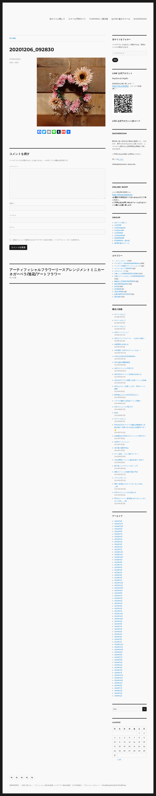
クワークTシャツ (120, 478)
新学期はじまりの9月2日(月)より (126, 395)
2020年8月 (118, 655)
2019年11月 (118, 678)
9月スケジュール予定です (123, 407)
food (116, 413)
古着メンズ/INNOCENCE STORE (126, 274)
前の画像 (12, 38)
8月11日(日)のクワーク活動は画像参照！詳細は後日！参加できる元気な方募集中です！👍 (130, 427)
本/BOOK (117, 289)
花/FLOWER (118, 292)
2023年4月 (118, 572)
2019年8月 (118, 685)
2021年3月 (118, 637)
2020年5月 (118, 662)
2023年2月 (118, 578)
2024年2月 (118, 547)
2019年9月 (118, 683)
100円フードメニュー (122, 442)
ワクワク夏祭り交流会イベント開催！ (127, 401)
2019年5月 (118, 693)
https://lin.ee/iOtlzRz (120, 86)
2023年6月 (118, 567)
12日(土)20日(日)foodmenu (124, 356)
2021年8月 (118, 624)
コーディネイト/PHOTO (123, 268)
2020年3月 (118, 667)
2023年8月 (118, 562)
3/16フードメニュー (121, 332)
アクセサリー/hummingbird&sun (127, 263)
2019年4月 (118, 696)
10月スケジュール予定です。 (124, 368)
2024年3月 (118, 544)
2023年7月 (118, 565)
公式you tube (119, 230)
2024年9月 (118, 529)
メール (12, 215)
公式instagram (120, 228)
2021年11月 (118, 616)
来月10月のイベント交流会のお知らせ (127, 374)
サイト (12, 227)
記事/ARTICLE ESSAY (122, 294)
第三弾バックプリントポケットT (126, 466)
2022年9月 (118, 590)
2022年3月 (118, 606)
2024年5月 (118, 539)
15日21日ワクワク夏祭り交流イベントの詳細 (130, 380)
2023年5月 (118, 570)
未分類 (116, 286)
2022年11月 (118, 585)
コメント (13, 166)
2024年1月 (118, 549)
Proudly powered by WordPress (114, 785)
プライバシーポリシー (92, 785)
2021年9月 (118, 621)
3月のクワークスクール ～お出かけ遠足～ (129, 338)
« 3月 (119, 760)
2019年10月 (118, 680)
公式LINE (117, 225)
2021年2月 (118, 639)
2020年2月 (118, 670)
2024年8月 (118, 531)
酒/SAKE (117, 297)
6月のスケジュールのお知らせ (125, 492)
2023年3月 (118, 575)
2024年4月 (118, 542)
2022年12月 (118, 583)
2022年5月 (118, 601)
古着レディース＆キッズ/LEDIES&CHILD (129, 276)
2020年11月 (118, 647)
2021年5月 (118, 632)
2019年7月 (118, 688)
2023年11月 (118, 554)
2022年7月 (118, 596)
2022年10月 (118, 588)
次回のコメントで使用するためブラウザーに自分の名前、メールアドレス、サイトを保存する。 (47, 240)
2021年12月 (118, 614)
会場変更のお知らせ (121, 344)
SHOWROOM (140, 19)
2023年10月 (118, 557)
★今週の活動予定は (121, 448)
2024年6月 (118, 537)
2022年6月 (118, 598)
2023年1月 (118, 580)
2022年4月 (118, 603)
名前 (11, 203)
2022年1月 (118, 611)
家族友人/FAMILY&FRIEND (124, 281)
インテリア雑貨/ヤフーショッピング (127, 266)
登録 (115, 60)
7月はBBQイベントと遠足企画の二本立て (129, 460)
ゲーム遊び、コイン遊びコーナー (126, 454)
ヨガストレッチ (119, 271)
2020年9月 (118, 652)
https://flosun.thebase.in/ (122, 195)
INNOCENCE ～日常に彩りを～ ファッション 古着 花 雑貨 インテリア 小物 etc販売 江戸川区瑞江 (45, 785)
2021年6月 (118, 629)
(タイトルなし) (119, 314)
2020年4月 (118, 665)
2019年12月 (118, 675)
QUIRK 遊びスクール (120, 19)
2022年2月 (118, 608)
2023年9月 (118, 560)
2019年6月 (118, 691)
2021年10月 (118, 619)
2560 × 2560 (14, 62)
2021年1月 (118, 642)
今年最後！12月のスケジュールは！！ (127, 350)
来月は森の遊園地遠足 (122, 362)
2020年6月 (118, 660)
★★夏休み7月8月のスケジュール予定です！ (130, 436)
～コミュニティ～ (120, 261)
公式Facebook (119, 235)
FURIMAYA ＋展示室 (98, 19)
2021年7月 (118, 626)
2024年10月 (118, 526)
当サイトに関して (57, 19)
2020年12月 (118, 644)
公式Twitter (118, 233)
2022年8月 (118, 593)
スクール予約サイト (77, 19)
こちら (121, 159)
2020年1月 (118, 673)
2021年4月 (118, 634)
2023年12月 (118, 552)
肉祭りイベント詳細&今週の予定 (126, 472)
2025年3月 (118, 521)
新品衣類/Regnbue (121, 284)
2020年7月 (118, 657)
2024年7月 (118, 534)
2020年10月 (118, 650)
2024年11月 (118, 524)
